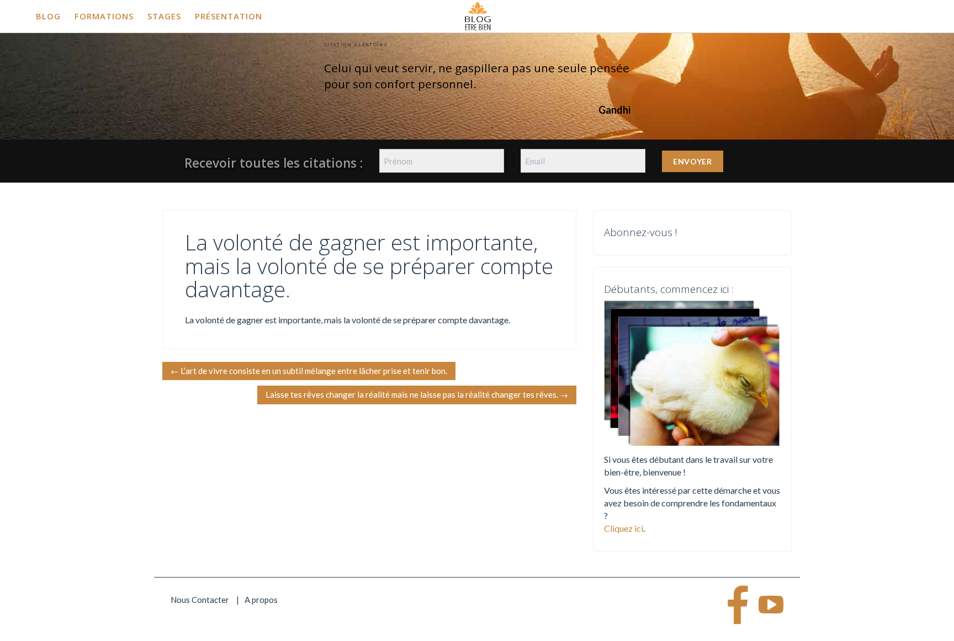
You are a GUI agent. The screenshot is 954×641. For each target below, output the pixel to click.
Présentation (228, 16)
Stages (164, 16)
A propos (261, 600)
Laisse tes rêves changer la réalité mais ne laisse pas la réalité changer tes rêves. (417, 394)
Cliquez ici (623, 528)
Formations (104, 16)
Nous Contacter (200, 600)
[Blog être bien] (478, 14)
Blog (48, 16)
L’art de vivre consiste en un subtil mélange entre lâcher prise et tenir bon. (309, 371)
